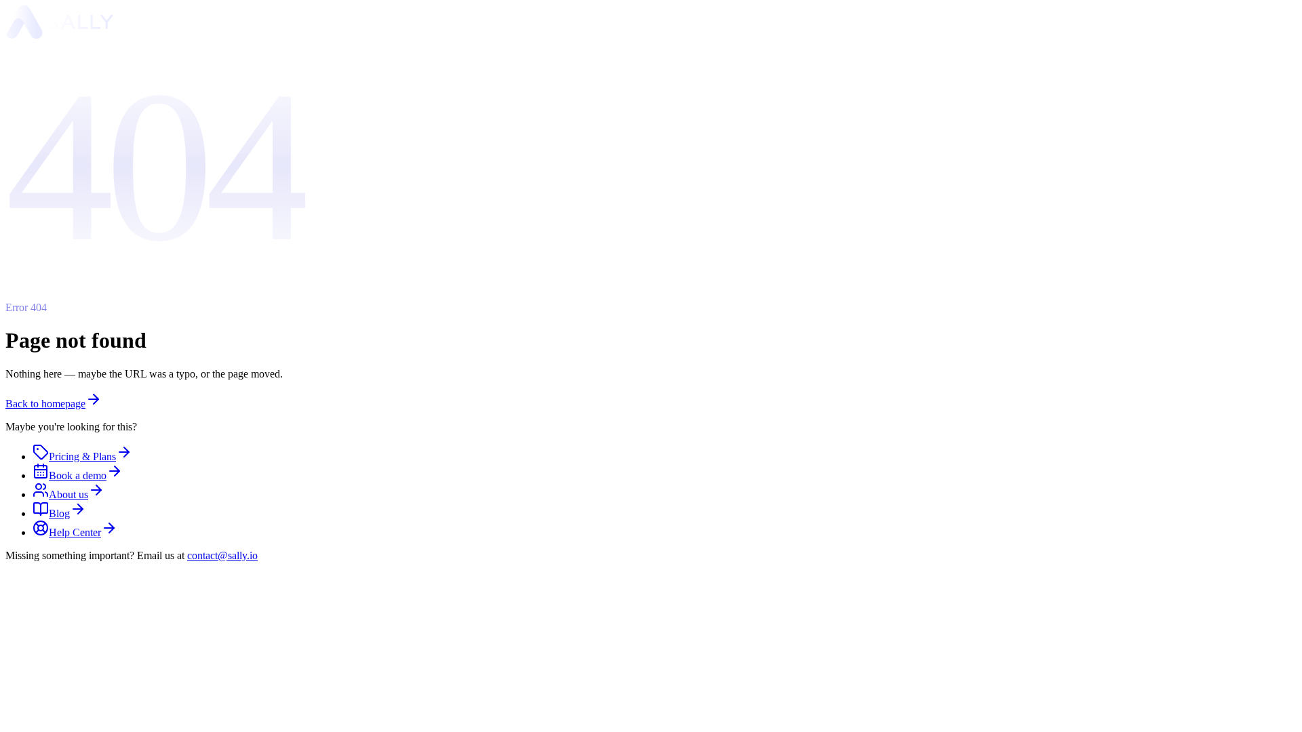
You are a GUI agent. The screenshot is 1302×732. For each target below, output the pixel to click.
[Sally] (59, 35)
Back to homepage (45, 403)
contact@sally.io (222, 555)
